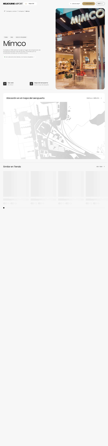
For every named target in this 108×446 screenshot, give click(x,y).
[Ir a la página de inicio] (13, 4)
